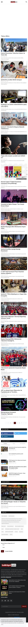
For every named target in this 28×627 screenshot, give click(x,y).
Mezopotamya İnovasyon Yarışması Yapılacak (8, 413)
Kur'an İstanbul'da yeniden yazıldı (16, 453)
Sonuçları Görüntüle (9, 551)
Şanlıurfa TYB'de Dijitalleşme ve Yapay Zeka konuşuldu (14, 295)
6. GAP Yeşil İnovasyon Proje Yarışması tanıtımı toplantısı (12, 272)
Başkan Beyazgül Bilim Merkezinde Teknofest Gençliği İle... (11, 340)
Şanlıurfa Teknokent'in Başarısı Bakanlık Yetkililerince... (12, 127)
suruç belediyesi (10, 526)
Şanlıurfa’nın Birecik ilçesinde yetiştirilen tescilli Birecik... (17, 448)
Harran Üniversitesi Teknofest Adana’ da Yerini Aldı (13, 54)
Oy (2, 551)
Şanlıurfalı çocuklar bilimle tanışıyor (11, 80)
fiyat (22, 529)
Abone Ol (24, 606)
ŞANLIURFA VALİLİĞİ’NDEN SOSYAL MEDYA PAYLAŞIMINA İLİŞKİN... (17, 467)
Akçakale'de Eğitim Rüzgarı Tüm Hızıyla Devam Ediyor (12, 205)
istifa (2, 531)
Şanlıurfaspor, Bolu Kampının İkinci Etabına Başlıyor (17, 592)
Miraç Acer (4, 526)
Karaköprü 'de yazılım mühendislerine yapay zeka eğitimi (14, 105)
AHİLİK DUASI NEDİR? (9, 531)
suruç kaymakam (5, 534)
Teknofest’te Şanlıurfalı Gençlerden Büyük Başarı (13, 368)
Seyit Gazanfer (11, 516)
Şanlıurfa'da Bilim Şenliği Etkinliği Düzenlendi (10, 250)
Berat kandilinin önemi (19, 526)
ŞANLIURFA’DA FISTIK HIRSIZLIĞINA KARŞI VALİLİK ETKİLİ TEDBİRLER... (17, 581)
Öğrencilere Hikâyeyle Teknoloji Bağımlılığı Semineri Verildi (13, 317)
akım (2, 529)
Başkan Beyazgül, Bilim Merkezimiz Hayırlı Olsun (13, 227)
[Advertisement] (14, 15)
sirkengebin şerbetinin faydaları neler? (12, 529)
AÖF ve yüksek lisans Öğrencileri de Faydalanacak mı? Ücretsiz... (11, 391)
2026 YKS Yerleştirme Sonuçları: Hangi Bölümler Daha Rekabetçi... (17, 474)
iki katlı (16, 531)
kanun (11, 534)
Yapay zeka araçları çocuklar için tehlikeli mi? (13, 156)
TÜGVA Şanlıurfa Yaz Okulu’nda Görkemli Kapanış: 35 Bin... (17, 461)
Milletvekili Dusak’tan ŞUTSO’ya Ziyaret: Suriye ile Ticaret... (12, 502)
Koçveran (21, 531)
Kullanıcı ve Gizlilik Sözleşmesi (13, 614)
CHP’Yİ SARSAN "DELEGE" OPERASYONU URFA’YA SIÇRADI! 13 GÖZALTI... (17, 586)
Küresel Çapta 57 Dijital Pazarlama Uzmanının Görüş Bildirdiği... (11, 182)
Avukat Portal (16, 617)
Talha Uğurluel (4, 516)
